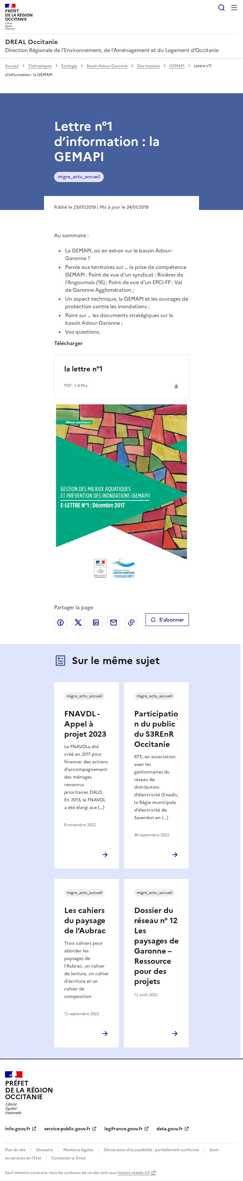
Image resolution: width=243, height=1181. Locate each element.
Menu (234, 7)
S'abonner (171, 619)
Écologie (69, 66)
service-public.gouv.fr (67, 1129)
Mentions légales (78, 1150)
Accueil (12, 66)
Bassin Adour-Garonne (107, 66)
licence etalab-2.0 (134, 1173)
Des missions (148, 66)
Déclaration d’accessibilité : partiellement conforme (151, 1150)
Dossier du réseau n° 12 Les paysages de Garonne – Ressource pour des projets (156, 946)
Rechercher (221, 7)
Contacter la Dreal (69, 1158)
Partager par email (113, 622)
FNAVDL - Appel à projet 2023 (85, 724)
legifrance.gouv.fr (123, 1129)
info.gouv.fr (17, 1129)
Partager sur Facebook (60, 622)
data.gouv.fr (170, 1129)
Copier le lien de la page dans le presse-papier (131, 622)
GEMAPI (176, 66)
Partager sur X (78, 622)
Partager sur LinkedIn (96, 622)
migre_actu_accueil (79, 176)
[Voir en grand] (121, 497)
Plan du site (15, 1150)
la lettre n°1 (83, 369)
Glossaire (44, 1150)
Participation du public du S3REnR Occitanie (156, 729)
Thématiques (40, 66)
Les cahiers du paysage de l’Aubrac (85, 920)
